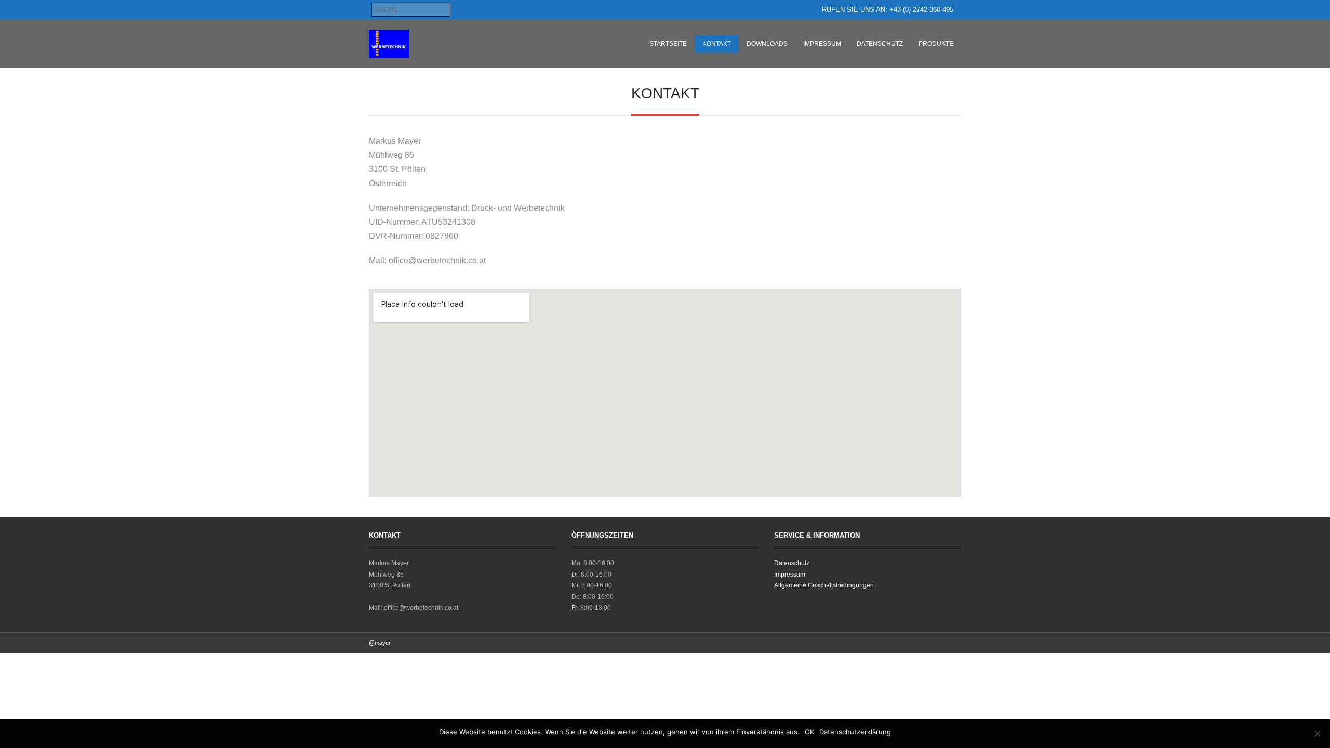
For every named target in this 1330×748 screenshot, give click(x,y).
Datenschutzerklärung (855, 732)
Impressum (822, 43)
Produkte (936, 43)
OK (809, 732)
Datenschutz (880, 43)
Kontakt (716, 43)
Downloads (767, 43)
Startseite (668, 43)
